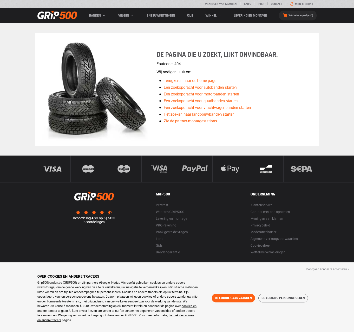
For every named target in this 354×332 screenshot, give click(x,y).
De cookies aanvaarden (233, 298)
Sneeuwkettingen (161, 15)
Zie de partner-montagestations (190, 121)
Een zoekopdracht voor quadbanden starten (201, 100)
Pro (260, 3)
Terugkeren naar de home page (190, 80)
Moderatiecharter (263, 232)
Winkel (211, 15)
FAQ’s (247, 3)
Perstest (162, 205)
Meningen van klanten (221, 3)
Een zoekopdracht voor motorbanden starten (201, 94)
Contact (276, 3)
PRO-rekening (166, 225)
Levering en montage (250, 15)
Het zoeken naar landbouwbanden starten (199, 114)
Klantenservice (261, 205)
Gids (159, 245)
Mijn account (303, 4)
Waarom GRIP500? (170, 211)
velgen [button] (124, 15)
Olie (190, 15)
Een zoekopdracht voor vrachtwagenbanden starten (207, 107)
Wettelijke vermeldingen (267, 252)
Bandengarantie (168, 252)
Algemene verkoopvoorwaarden (274, 238)
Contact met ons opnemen (270, 211)
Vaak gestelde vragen (172, 232)
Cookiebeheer (260, 245)
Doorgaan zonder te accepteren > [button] (327, 269)
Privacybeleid (260, 225)
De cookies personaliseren (283, 298)
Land (160, 238)
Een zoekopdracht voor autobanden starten (200, 87)
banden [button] (95, 15)
